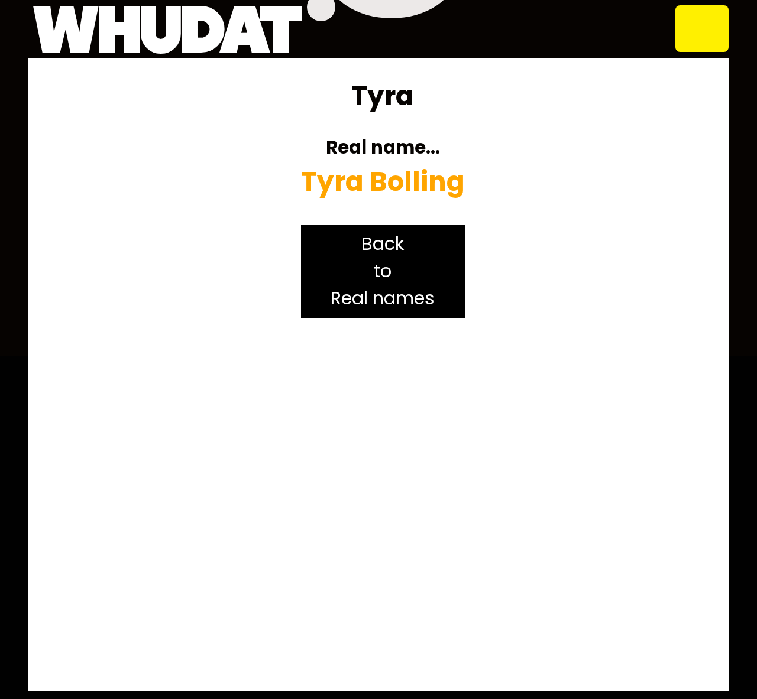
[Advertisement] (383, 504)
